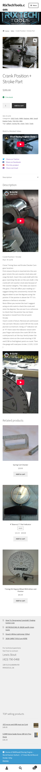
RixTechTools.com (14, 7)
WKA (12, 31)
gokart (8, 124)
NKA (31, 118)
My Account (7, 768)
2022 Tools (14, 118)
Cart (31, 766)
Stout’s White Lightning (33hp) (18, 634)
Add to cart (19, 105)
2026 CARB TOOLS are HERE (16, 638)
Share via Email (12, 168)
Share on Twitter (12, 159)
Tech (27, 124)
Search (20, 768)
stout (22, 124)
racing (14, 124)
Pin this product (12, 165)
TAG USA (16, 121)
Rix (18, 124)
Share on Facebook (13, 162)
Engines (26, 118)
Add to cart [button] (20, 474)
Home (7, 31)
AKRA (21, 118)
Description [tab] (7, 177)
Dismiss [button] (6, 761)
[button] (35, 40)
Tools (31, 124)
